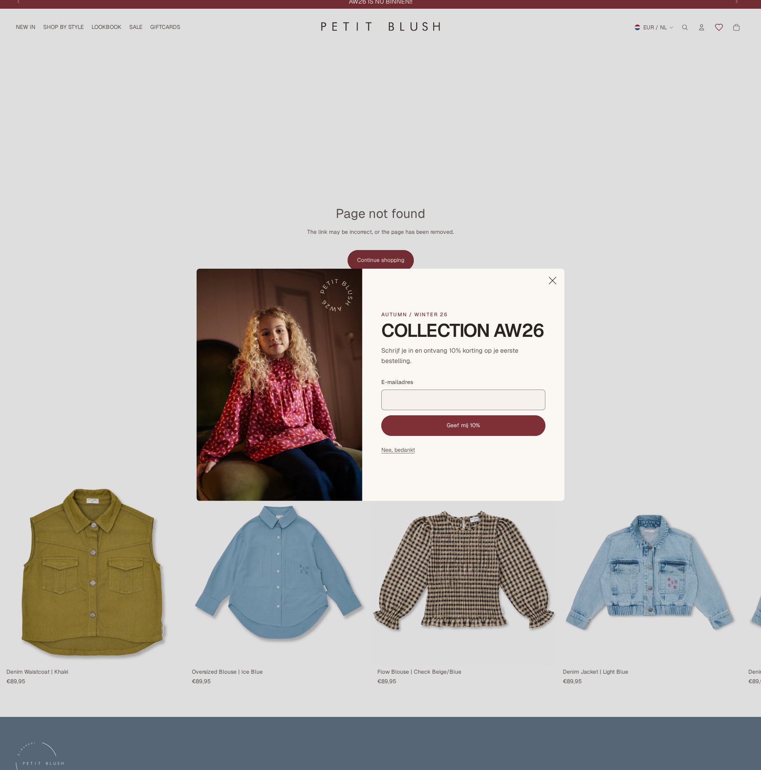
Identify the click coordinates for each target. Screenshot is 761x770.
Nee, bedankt (398, 449)
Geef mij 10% (463, 425)
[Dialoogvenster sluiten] (552, 280)
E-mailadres (397, 382)
